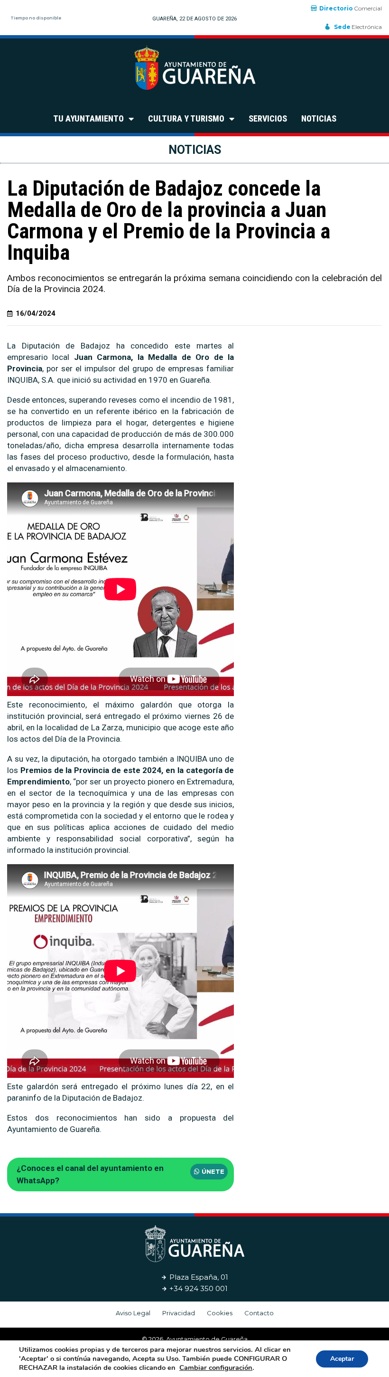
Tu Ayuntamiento (88, 118)
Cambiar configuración (215, 1367)
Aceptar (342, 1358)
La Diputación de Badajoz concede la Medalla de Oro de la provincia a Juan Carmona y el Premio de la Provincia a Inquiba (168, 220)
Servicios (268, 118)
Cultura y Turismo (186, 118)
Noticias (318, 118)
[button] (209, 1171)
